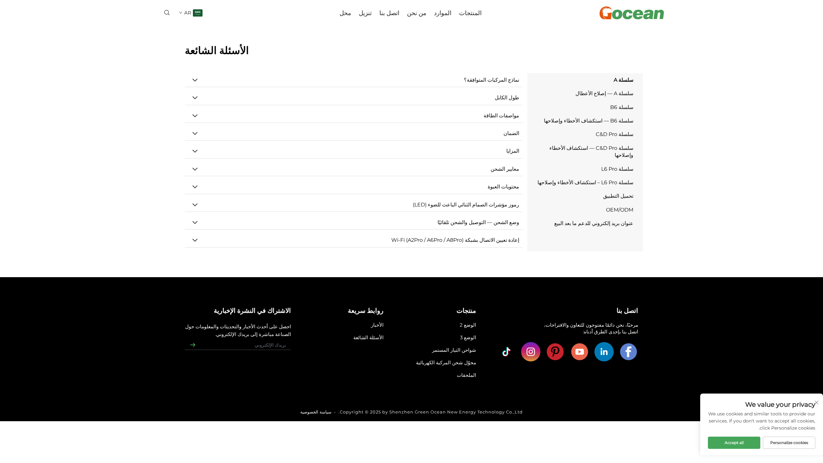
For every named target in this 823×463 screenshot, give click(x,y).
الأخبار (377, 325)
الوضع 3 (468, 337)
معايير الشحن (505, 169)
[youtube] (579, 351)
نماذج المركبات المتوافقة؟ (491, 80)
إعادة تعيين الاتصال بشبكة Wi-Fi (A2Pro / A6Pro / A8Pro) (455, 240)
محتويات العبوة (503, 187)
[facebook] (628, 351)
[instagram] (530, 351)
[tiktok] (506, 351)
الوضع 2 (468, 325)
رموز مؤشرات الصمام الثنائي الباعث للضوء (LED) (466, 205)
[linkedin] (604, 351)
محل (345, 13)
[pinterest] (555, 351)
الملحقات (466, 375)
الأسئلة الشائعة (368, 337)
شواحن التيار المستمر (454, 350)
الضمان (511, 133)
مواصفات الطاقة (501, 116)
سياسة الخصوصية (315, 411)
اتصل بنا (389, 13)
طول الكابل (507, 98)
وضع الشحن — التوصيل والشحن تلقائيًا (478, 222)
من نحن (416, 13)
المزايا (512, 151)
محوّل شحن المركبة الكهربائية (446, 362)
